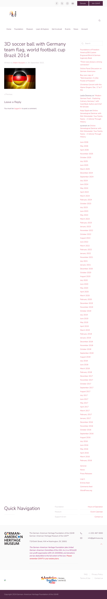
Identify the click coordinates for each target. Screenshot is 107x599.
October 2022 (85, 234)
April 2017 (84, 407)
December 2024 (86, 173)
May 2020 (84, 288)
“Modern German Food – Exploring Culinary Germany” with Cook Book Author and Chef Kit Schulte (91, 101)
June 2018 (84, 364)
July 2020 (84, 280)
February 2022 (86, 249)
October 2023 (85, 203)
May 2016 (84, 449)
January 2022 (85, 253)
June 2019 (84, 318)
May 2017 (84, 403)
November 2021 (86, 257)
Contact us (99, 517)
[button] (100, 20)
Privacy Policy (97, 574)
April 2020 (84, 291)
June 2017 (84, 399)
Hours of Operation (95, 507)
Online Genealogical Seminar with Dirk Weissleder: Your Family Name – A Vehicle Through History (91, 116)
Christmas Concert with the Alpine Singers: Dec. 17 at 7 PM (91, 87)
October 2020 (85, 272)
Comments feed (86, 486)
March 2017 (85, 410)
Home (8, 29)
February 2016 (86, 460)
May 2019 (84, 322)
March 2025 (85, 169)
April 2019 (84, 326)
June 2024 (84, 184)
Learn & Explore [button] (42, 29)
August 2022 (85, 238)
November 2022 (86, 230)
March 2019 (85, 330)
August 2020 (85, 276)
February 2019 (86, 334)
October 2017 (85, 384)
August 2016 (85, 437)
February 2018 (86, 372)
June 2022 (84, 242)
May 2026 (84, 146)
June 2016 (84, 445)
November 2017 (86, 380)
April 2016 (84, 453)
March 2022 (85, 246)
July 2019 (84, 315)
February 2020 (86, 299)
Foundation (59, 507)
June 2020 (84, 284)
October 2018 (85, 349)
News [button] (76, 29)
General (83, 466)
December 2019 (86, 303)
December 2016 (86, 422)
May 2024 (84, 188)
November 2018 (86, 345)
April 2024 (84, 192)
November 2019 (86, 307)
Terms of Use (85, 578)
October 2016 (85, 430)
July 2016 (84, 441)
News (82, 470)
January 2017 (85, 418)
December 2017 (86, 376)
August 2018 (85, 357)
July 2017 (84, 395)
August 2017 (85, 391)
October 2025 (85, 157)
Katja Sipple (85, 110)
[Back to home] (13, 14)
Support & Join (60, 517)
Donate (83, 3)
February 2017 (86, 414)
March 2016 (85, 456)
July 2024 (84, 180)
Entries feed (85, 483)
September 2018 (86, 353)
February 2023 (86, 223)
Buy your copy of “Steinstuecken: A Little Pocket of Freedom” (89, 78)
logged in (18, 108)
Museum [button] (29, 29)
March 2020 (85, 295)
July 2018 (84, 361)
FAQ (85, 574)
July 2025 (84, 161)
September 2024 (86, 177)
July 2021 (84, 261)
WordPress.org (86, 490)
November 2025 (86, 154)
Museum (58, 512)
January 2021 (85, 265)
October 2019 (85, 311)
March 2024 (85, 196)
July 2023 (84, 207)
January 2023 (85, 226)
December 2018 (86, 341)
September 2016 (86, 433)
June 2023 (84, 211)
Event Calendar (97, 512)
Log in (82, 479)
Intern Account (19, 62)
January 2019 (85, 338)
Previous (9, 94)
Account (84, 29)
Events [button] (67, 29)
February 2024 (86, 200)
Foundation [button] (18, 29)
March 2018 (85, 368)
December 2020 (86, 269)
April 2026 (84, 150)
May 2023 (84, 215)
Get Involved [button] (57, 29)
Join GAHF (96, 3)
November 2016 (86, 426)
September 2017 (86, 387)
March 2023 (85, 219)
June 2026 (84, 142)
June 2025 (84, 165)
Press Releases (86, 473)
